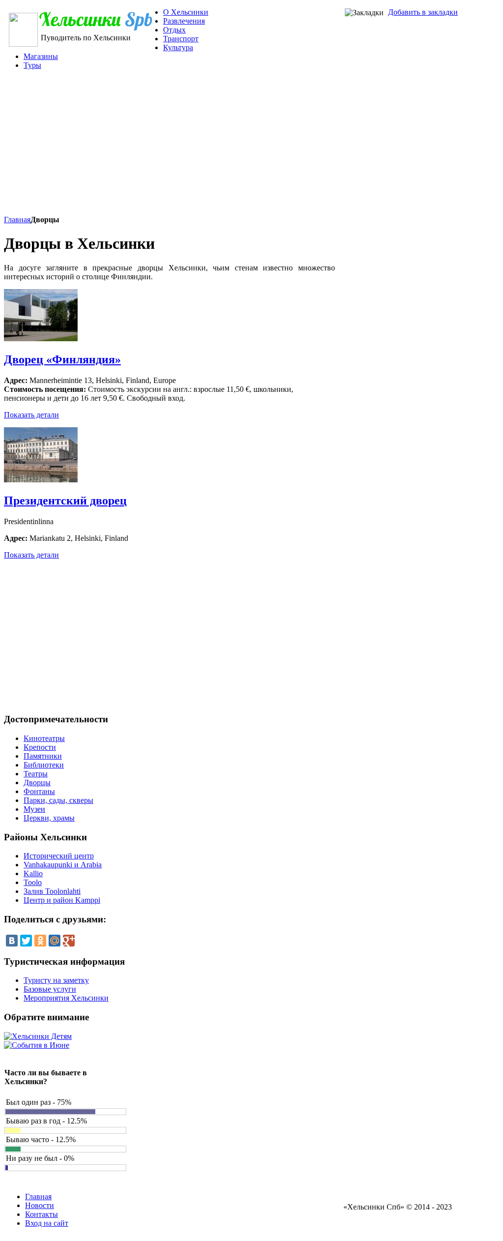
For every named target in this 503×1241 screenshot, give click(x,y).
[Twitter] (26, 940)
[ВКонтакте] (12, 940)
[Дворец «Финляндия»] (41, 338)
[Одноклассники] (40, 940)
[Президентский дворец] (41, 479)
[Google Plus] (69, 940)
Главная (17, 219)
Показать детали (31, 415)
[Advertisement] (231, 146)
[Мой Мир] (54, 940)
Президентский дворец (65, 500)
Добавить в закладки (423, 12)
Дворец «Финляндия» (62, 359)
